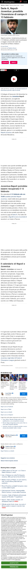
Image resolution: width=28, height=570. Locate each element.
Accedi (25, 2)
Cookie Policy (17, 559)
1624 (20, 521)
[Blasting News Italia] (9, 2)
